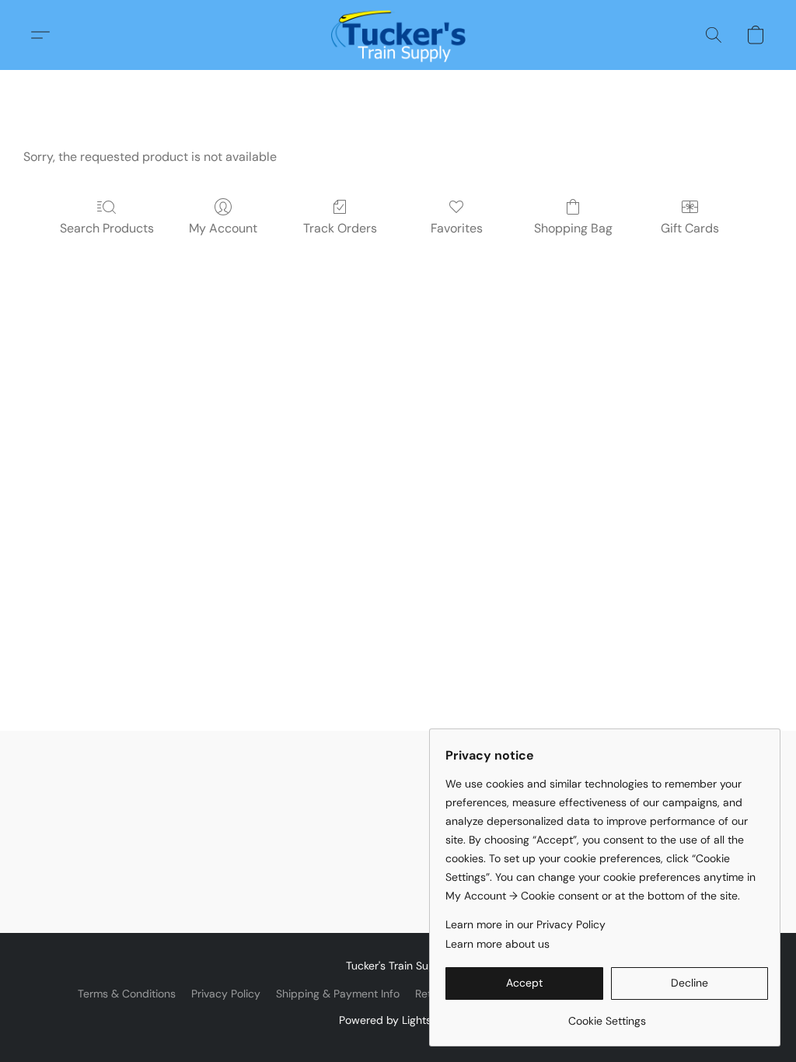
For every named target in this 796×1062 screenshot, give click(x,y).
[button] (398, 35)
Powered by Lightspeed (398, 1020)
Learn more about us (497, 944)
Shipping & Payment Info (338, 994)
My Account (223, 228)
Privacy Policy (225, 994)
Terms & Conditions (127, 994)
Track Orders (340, 228)
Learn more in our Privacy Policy (525, 924)
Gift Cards (690, 228)
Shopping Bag (573, 228)
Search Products (107, 228)
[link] (606, 1015)
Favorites (457, 228)
